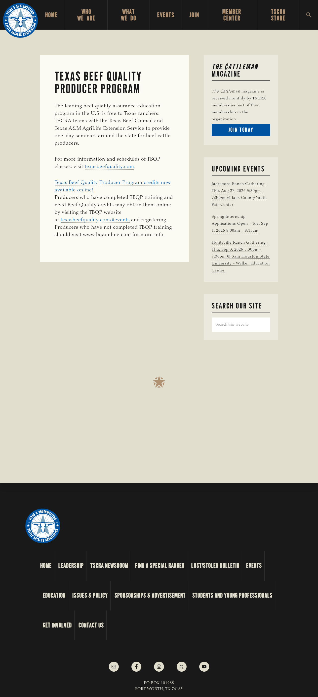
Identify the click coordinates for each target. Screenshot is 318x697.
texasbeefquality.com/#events (95, 220)
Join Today (249, 131)
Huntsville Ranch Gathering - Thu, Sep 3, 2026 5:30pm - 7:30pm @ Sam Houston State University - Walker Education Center (241, 256)
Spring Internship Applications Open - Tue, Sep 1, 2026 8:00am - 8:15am (240, 224)
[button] (309, 15)
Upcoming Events (238, 169)
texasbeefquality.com (109, 166)
